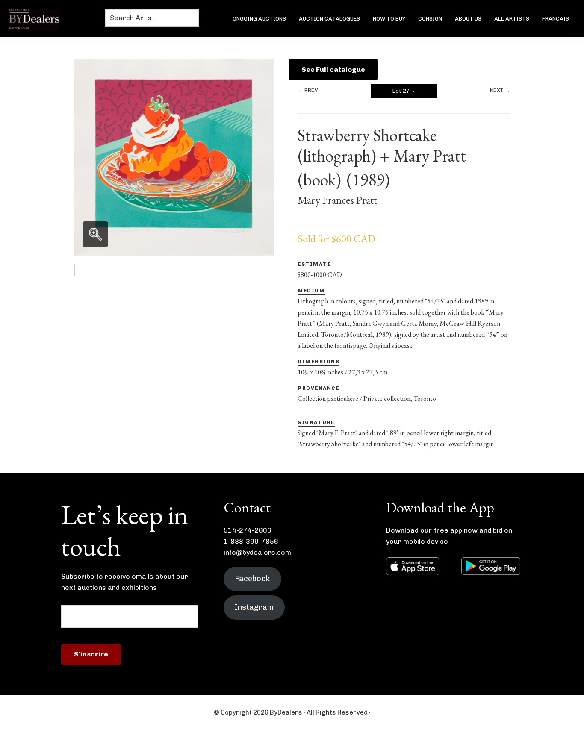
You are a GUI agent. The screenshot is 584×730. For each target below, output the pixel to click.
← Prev (308, 90)
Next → (500, 90)
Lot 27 (403, 91)
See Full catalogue (333, 69)
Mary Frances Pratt (337, 200)
